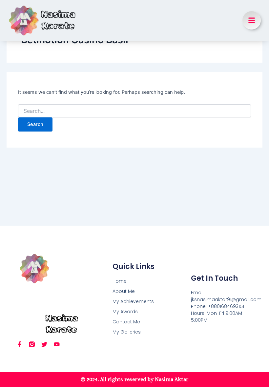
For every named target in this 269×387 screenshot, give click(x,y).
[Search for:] (134, 111)
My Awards (125, 311)
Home (120, 281)
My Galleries (127, 332)
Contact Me (126, 321)
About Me (124, 291)
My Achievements (133, 301)
